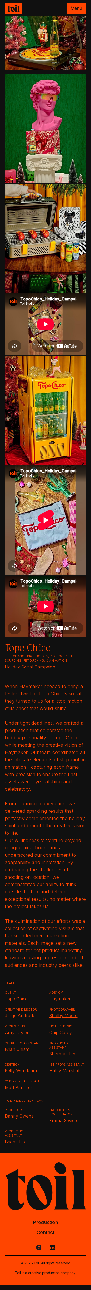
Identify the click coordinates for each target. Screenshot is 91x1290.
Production (45, 1222)
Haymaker (60, 998)
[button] (76, 8)
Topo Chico (16, 998)
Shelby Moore (63, 1015)
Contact (46, 1232)
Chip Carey (60, 1032)
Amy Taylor (17, 1032)
